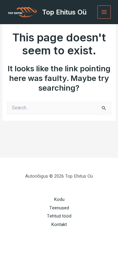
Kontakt (59, 224)
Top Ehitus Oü (64, 12)
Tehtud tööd (59, 216)
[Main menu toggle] (104, 12)
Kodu (59, 199)
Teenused (59, 208)
